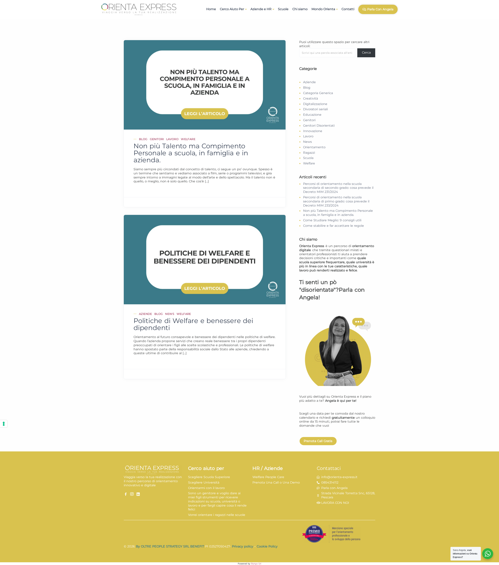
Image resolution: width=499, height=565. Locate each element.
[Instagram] (132, 494)
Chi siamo (300, 9)
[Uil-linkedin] (138, 494)
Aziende (145, 314)
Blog (143, 139)
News (169, 314)
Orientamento (314, 147)
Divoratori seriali (315, 109)
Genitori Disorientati (319, 125)
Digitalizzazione (315, 104)
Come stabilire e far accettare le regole (333, 226)
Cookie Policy (267, 546)
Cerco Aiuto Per (232, 9)
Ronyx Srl (256, 563)
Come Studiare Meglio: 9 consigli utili (332, 220)
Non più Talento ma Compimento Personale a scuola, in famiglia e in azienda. (191, 152)
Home (211, 9)
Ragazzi (309, 152)
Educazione (312, 115)
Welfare (188, 139)
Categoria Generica (318, 93)
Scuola (308, 158)
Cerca (366, 52)
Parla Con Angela (380, 9)
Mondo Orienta (323, 9)
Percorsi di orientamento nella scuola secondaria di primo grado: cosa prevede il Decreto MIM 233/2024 (336, 201)
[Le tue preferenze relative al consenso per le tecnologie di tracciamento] (3, 423)
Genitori (157, 139)
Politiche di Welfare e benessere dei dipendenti (193, 324)
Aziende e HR (261, 9)
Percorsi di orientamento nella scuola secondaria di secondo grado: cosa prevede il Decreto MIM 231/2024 (338, 188)
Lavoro (172, 139)
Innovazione (312, 131)
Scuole (283, 9)
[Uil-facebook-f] (126, 494)
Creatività (310, 98)
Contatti (348, 9)
